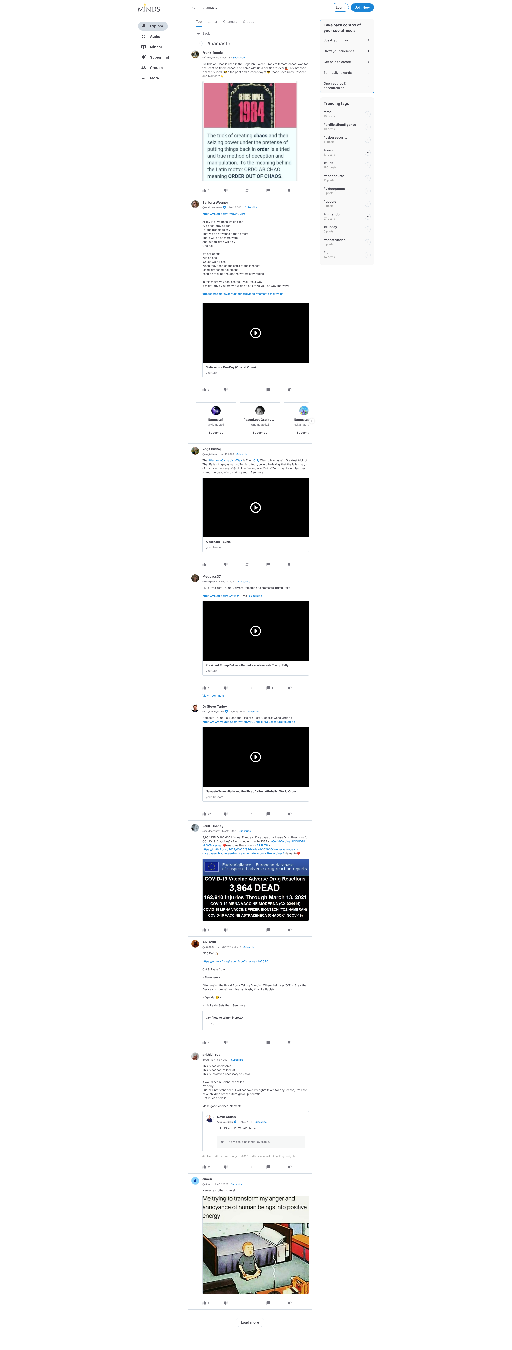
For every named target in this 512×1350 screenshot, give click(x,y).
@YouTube (255, 595)
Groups (248, 22)
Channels (230, 22)
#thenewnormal (261, 1156)
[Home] (149, 7)
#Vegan (213, 460)
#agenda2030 (240, 1156)
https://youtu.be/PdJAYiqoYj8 (222, 595)
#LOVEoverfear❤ (214, 845)
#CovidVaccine (280, 841)
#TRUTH (262, 845)
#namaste (262, 293)
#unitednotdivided (243, 293)
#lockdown (221, 1156)
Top (199, 22)
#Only (255, 460)
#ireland (207, 1156)
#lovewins (277, 293)
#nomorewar (221, 293)
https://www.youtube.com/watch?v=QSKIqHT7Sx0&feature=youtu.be (248, 721)
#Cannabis (226, 460)
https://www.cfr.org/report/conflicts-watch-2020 (235, 961)
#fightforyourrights (284, 1156)
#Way (238, 460)
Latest (212, 22)
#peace (207, 293)
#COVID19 (298, 841)
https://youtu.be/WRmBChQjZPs (224, 213)
